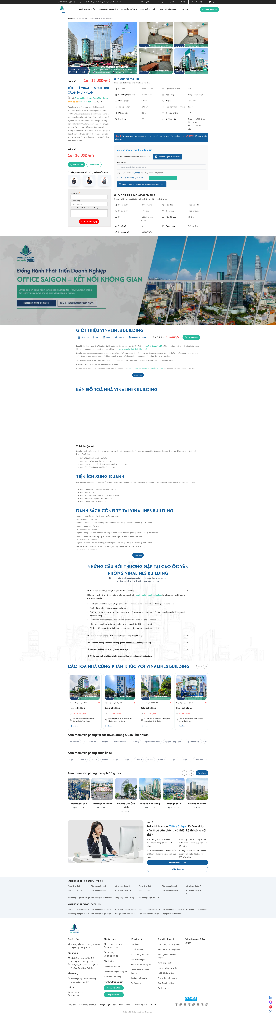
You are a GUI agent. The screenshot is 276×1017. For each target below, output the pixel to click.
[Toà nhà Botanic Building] (120, 687)
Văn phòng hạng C (196, 94)
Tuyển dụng (159, 2)
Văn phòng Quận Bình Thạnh (194, 892)
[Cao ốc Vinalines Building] (191, 61)
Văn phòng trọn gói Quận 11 (102, 913)
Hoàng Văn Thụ (187, 718)
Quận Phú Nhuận (100, 98)
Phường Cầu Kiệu (162, 718)
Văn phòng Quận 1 (75, 886)
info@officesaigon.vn (77, 2)
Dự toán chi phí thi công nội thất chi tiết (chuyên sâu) (143, 184)
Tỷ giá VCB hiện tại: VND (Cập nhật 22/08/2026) (140, 172)
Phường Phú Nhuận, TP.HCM (152, 346)
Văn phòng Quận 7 (193, 886)
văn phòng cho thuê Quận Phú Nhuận (133, 349)
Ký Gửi (172, 2)
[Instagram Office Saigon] (198, 1004)
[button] (199, 666)
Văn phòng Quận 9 (98, 890)
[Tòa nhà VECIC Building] (191, 687)
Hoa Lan (152, 718)
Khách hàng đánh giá (140, 954)
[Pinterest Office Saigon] (193, 1004)
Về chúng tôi (145, 2)
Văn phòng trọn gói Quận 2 (102, 909)
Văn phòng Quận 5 (169, 886)
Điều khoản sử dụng (112, 976)
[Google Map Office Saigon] (206, 1004)
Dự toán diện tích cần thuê (169, 156)
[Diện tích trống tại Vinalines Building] (156, 34)
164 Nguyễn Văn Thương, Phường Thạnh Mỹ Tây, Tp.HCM (105, 2)
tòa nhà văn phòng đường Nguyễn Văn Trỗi (146, 368)
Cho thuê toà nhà (148, 9)
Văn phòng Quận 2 (98, 886)
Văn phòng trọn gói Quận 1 (78, 909)
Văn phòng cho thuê (86, 9)
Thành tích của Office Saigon (140, 971)
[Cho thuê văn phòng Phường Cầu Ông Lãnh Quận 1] (102, 795)
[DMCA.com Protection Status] (191, 999)
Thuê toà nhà (124, 1004)
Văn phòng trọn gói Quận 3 (125, 909)
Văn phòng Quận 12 (170, 890)
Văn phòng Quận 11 (146, 890)
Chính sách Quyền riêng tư (115, 971)
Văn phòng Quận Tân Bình (101, 897)
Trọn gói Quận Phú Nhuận (149, 913)
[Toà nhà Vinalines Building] (102, 48)
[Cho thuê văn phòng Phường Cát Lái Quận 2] (150, 793)
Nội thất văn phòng (169, 9)
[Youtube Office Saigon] (185, 1004)
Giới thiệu (135, 944)
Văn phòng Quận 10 (123, 890)
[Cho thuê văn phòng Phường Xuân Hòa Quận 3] (197, 793)
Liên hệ (183, 2)
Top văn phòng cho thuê (168, 967)
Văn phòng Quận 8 (75, 890)
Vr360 (153, 1004)
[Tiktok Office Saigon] (202, 1004)
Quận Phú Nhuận (149, 721)
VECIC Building (183, 707)
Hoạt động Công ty (139, 978)
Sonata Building (77, 707)
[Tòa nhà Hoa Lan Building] (156, 687)
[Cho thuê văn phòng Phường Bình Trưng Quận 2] (126, 793)
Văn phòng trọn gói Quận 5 (173, 909)
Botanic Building (112, 707)
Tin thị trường (163, 988)
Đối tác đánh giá (138, 959)
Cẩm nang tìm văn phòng (169, 944)
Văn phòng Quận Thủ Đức (149, 897)
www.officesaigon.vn (147, 1012)
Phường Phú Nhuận (83, 98)
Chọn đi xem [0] (197, 2)
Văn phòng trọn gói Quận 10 (79, 913)
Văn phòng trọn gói (108, 9)
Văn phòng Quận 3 (122, 886)
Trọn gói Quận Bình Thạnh (125, 913)
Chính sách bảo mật (112, 966)
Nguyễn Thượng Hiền (118, 718)
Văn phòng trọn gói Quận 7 (196, 909)
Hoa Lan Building (148, 707)
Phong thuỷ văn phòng (167, 978)
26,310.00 (136, 172)
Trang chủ (72, 1004)
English (213, 2)
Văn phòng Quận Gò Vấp (124, 897)
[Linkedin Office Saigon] (189, 1004)
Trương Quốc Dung (81, 718)
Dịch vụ (186, 9)
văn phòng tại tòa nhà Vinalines (148, 594)
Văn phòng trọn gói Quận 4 (149, 909)
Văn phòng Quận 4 (146, 886)
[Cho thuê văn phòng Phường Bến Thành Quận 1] (79, 793)
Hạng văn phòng (129, 9)
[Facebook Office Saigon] (176, 1004)
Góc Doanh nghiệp (166, 983)
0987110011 (63, 2)
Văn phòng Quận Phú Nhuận (79, 897)
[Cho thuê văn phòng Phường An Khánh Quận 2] (174, 793)
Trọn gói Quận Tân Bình (171, 913)
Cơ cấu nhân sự (137, 949)
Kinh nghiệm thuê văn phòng (167, 956)
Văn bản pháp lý (165, 962)
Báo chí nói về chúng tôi (141, 964)
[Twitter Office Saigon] (181, 1004)
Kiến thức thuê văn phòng (169, 949)
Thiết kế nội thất (140, 1004)
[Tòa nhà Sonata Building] (85, 687)
